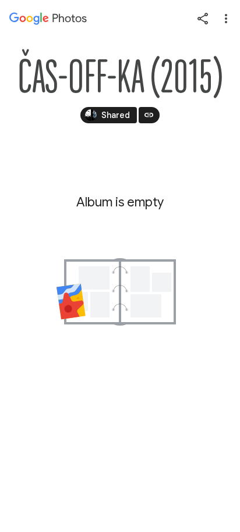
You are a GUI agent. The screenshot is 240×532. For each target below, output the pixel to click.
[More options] (226, 18)
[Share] (202, 18)
